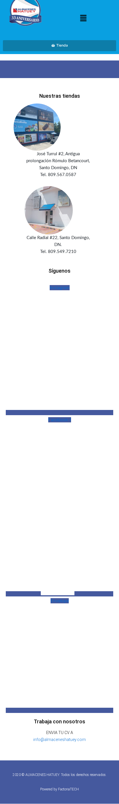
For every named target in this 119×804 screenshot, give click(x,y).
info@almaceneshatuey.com (59, 739)
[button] (83, 18)
